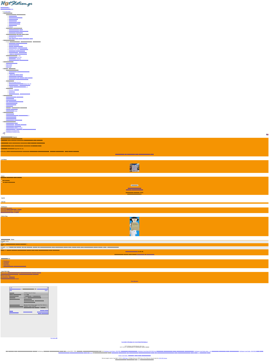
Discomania (6, 263)
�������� (27, 312)
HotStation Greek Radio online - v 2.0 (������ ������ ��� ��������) (217, 351)
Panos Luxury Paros (5, 275)
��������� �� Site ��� (10, 212)
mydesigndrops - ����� (8, 277)
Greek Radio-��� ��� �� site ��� (11, 209)
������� (141, 254)
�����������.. (131, 251)
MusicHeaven (6, 261)
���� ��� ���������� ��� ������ (42, 312)
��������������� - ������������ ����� (20, 274)
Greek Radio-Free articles (6, 208)
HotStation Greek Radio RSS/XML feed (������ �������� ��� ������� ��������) (166, 351)
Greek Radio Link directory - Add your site (10, 210)
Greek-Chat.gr (6, 264)
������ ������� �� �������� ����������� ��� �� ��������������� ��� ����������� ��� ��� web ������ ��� (161, 352)
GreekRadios (6, 262)
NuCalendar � (54, 338)
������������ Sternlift (10, 278)
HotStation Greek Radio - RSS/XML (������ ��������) (121, 351)
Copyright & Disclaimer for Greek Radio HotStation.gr (134, 342)
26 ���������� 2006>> (42, 289)
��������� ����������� (14, 266)
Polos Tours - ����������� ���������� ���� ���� (21, 272)
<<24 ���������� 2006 (15, 289)
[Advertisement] (29, 327)
